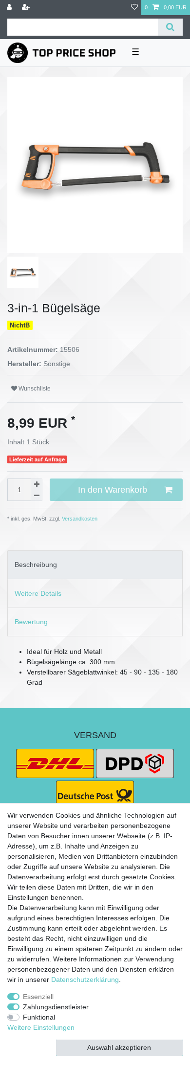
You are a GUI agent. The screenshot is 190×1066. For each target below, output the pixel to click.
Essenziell (38, 997)
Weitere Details (38, 593)
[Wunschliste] (134, 7)
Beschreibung (36, 564)
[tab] (95, 564)
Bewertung (31, 622)
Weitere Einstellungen (41, 1027)
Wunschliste (34, 388)
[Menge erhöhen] (36, 484)
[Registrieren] (27, 7)
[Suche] (170, 27)
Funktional (39, 1017)
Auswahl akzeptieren (119, 1047)
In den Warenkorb (112, 490)
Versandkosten (78, 519)
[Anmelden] (10, 7)
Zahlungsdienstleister (56, 1007)
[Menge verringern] (36, 495)
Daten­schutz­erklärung (85, 979)
